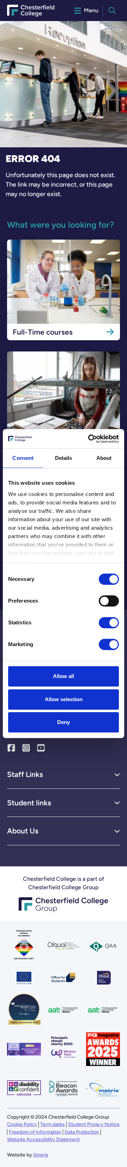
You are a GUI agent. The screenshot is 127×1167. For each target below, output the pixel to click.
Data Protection (82, 1132)
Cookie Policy (22, 1124)
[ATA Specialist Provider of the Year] (24, 1049)
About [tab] (104, 458)
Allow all (63, 676)
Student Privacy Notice (94, 1124)
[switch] (109, 600)
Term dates (52, 1124)
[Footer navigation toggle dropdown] (117, 774)
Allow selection (64, 699)
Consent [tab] (23, 458)
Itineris (40, 1155)
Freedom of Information (35, 1132)
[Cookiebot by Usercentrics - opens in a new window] (89, 438)
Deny (63, 722)
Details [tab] (63, 458)
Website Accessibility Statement (43, 1139)
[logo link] (63, 1049)
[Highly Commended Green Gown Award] (24, 1010)
